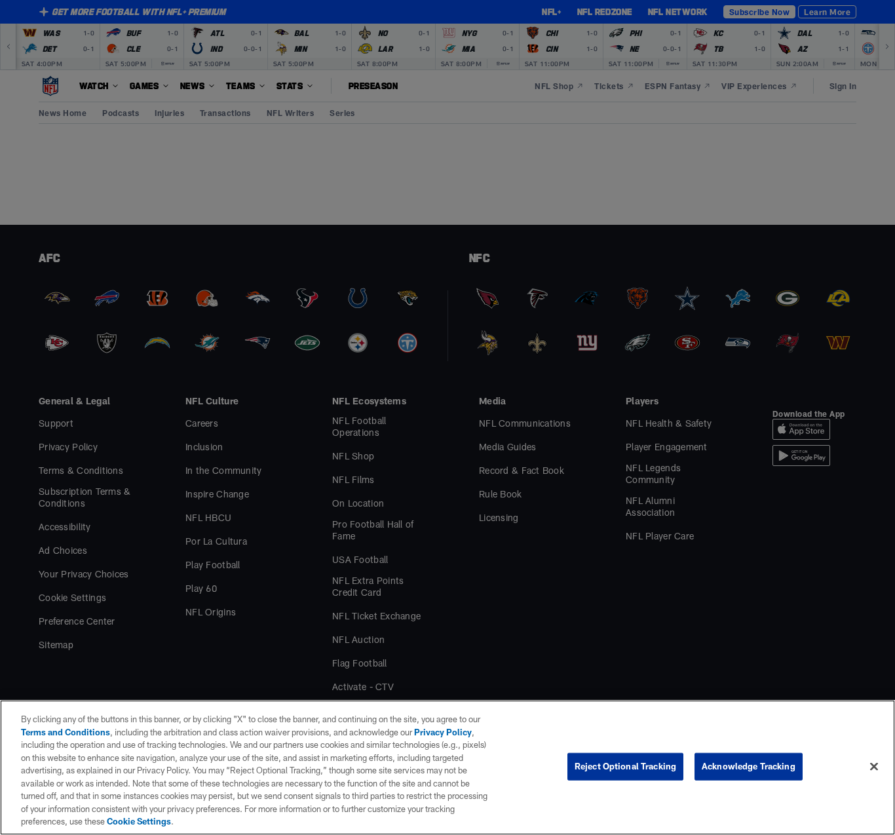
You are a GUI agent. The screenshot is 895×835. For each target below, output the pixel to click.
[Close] (874, 766)
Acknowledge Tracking (748, 766)
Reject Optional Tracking (625, 766)
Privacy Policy (443, 732)
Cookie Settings (139, 821)
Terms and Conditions (65, 732)
